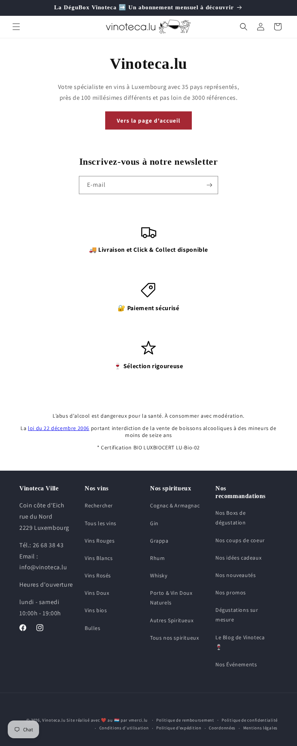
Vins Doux (97, 592)
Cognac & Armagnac (175, 505)
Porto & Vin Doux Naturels (171, 597)
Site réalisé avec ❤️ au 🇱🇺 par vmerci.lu (107, 720)
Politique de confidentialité (250, 720)
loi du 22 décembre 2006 (58, 428)
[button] (16, 26)
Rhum (157, 558)
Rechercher (99, 505)
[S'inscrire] (209, 185)
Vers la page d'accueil (148, 120)
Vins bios (96, 610)
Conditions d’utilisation (124, 728)
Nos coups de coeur (240, 540)
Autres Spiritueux (171, 620)
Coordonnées (222, 728)
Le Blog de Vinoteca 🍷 (240, 642)
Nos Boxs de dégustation (230, 517)
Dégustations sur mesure (236, 614)
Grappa (159, 540)
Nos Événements (236, 664)
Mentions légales (260, 728)
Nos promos (230, 592)
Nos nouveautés (235, 575)
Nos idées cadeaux (238, 557)
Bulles (93, 628)
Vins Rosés (98, 575)
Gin (154, 523)
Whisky (158, 575)
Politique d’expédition (178, 728)
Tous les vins (100, 523)
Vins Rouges (100, 540)
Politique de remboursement (185, 720)
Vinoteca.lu (54, 720)
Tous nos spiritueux (174, 637)
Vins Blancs (99, 558)
